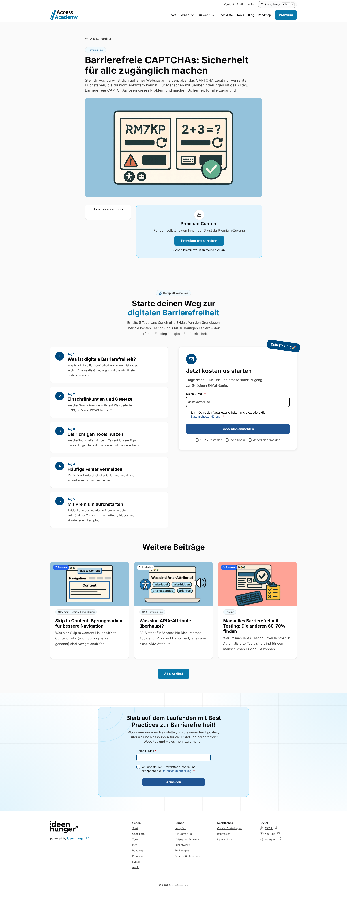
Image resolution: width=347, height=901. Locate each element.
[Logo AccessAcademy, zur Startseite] (64, 15)
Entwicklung (96, 50)
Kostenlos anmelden (238, 429)
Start (173, 15)
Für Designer (182, 850)
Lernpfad (180, 828)
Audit (240, 4)
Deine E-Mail (196, 394)
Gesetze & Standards (187, 855)
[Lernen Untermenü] (192, 15)
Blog (251, 15)
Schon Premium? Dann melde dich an (199, 250)
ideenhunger (78, 838)
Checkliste (225, 15)
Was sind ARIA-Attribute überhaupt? (165, 623)
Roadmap (264, 15)
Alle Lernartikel (183, 833)
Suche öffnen (279, 4)
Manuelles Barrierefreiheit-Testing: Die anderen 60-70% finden (254, 626)
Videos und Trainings (187, 839)
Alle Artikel (173, 674)
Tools (240, 15)
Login (250, 4)
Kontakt (229, 4)
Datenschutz (224, 839)
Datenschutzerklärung (206, 416)
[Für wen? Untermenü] (213, 15)
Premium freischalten (199, 241)
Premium (286, 15)
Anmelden (173, 782)
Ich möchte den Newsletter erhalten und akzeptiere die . (228, 414)
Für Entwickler (183, 844)
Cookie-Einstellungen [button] (229, 828)
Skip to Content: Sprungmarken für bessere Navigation (88, 623)
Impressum (223, 833)
